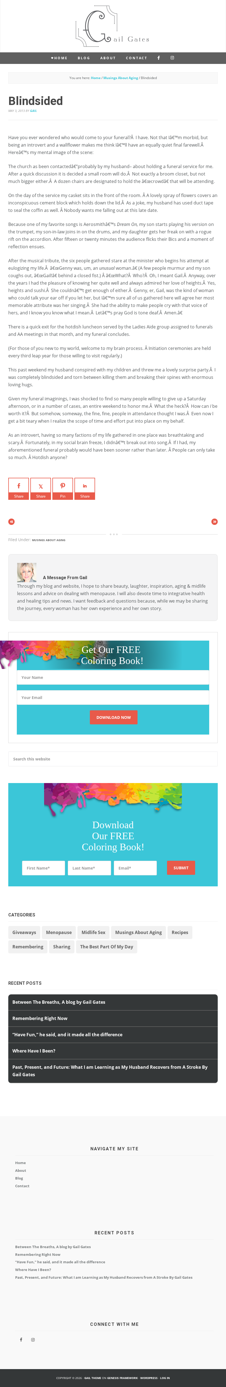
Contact (22, 1185)
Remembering (27, 947)
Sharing (61, 947)
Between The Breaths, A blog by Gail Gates (58, 1002)
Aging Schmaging (113, 26)
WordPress (149, 1378)
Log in (165, 1378)
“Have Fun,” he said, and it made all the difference (67, 1035)
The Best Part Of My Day (106, 947)
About (20, 1170)
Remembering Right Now (40, 1018)
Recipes (180, 932)
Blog (19, 1178)
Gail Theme (92, 1378)
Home (20, 1162)
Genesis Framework (122, 1378)
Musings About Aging (48, 540)
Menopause (59, 932)
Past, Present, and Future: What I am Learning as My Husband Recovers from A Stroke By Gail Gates (103, 1277)
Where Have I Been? (33, 1051)
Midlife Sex (93, 932)
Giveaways (24, 932)
